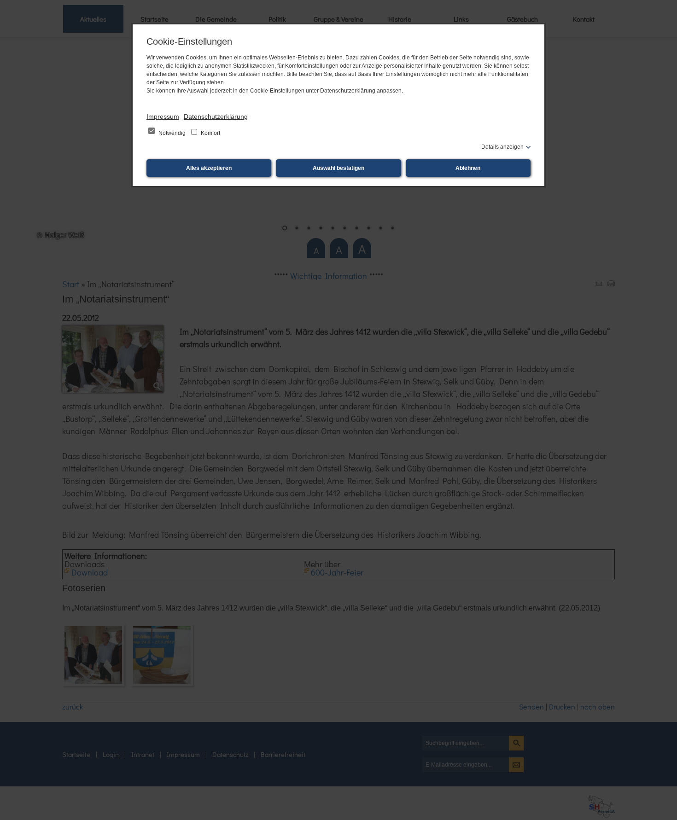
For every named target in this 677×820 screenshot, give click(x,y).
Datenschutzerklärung (216, 116)
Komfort (209, 133)
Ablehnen (467, 168)
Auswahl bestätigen (338, 168)
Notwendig (172, 133)
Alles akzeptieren (209, 168)
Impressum (162, 116)
